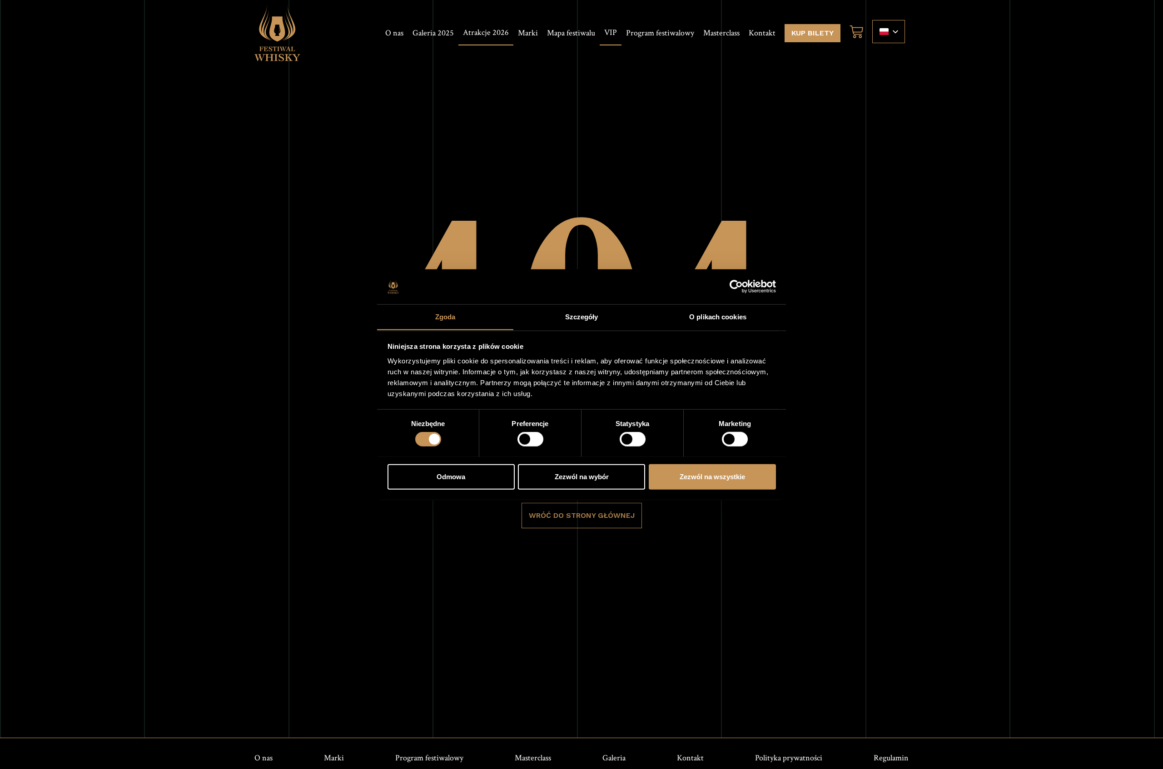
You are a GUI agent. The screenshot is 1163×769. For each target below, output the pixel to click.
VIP (610, 32)
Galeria (614, 758)
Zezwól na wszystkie (712, 476)
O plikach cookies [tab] (717, 316)
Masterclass (721, 33)
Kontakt (762, 33)
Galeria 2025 (433, 33)
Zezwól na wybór (582, 476)
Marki (528, 33)
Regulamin (891, 758)
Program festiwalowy (660, 33)
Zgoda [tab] (445, 316)
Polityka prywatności (788, 758)
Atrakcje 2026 (486, 32)
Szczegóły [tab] (581, 316)
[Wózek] (854, 32)
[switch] (530, 439)
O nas (394, 33)
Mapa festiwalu (571, 33)
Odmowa (451, 476)
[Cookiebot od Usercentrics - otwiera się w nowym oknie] (736, 286)
